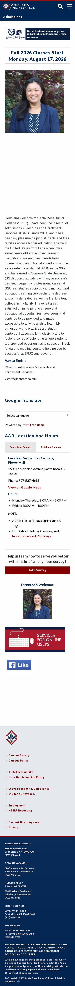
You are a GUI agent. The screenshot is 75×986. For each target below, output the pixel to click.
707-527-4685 (28, 480)
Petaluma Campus (17, 863)
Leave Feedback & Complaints (29, 788)
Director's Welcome (37, 585)
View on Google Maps (24, 487)
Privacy (14, 827)
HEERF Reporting (20, 810)
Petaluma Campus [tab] (51, 447)
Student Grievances (22, 793)
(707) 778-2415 (12, 874)
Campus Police (19, 760)
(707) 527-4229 (12, 917)
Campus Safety (19, 755)
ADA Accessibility (21, 772)
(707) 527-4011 (12, 855)
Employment (17, 805)
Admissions (12, 17)
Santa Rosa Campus (18, 843)
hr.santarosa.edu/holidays (31, 536)
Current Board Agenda (24, 822)
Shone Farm (12, 925)
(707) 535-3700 (12, 937)
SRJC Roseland (14, 906)
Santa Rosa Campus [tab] (20, 447)
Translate (36, 424)
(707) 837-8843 (12, 897)
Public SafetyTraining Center (16, 884)
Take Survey (38, 570)
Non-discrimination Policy (26, 777)
